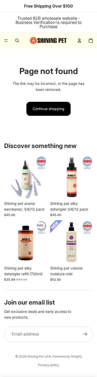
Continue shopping (48, 108)
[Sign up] (85, 334)
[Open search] (17, 40)
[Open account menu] (79, 40)
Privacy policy (48, 365)
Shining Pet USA (39, 356)
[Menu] (6, 40)
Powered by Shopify (67, 356)
